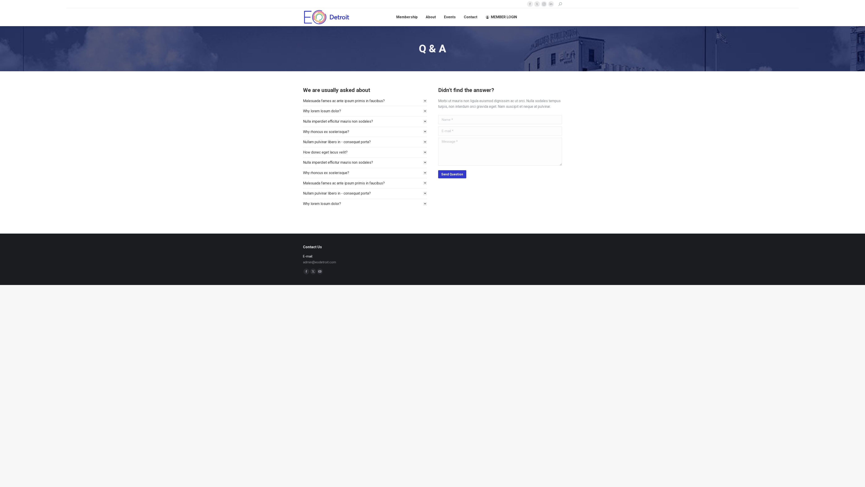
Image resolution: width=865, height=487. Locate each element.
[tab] (365, 101)
